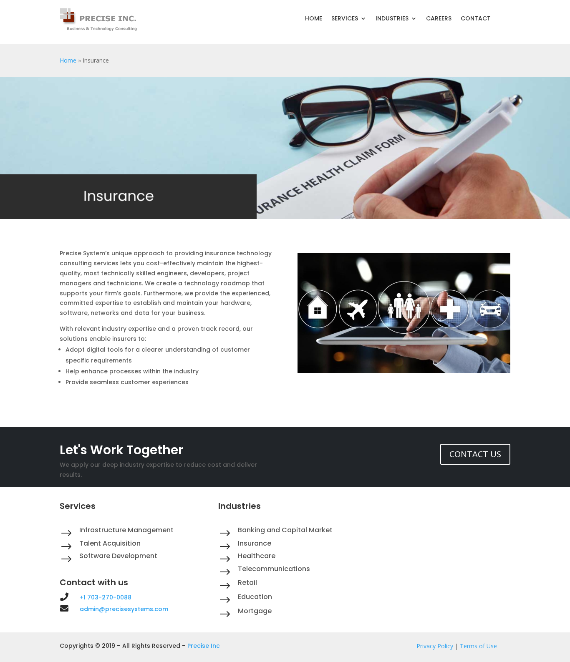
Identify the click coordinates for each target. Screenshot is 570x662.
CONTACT (476, 19)
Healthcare (256, 556)
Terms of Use (478, 646)
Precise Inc (203, 646)
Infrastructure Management (126, 530)
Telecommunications (274, 569)
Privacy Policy (434, 646)
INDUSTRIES (392, 19)
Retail (247, 582)
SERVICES (344, 19)
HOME (313, 19)
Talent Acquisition (110, 543)
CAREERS (438, 19)
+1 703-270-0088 (105, 597)
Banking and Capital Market (285, 530)
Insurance (254, 543)
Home (68, 60)
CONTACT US (475, 454)
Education (255, 597)
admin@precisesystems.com (124, 609)
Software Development (118, 556)
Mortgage (255, 611)
